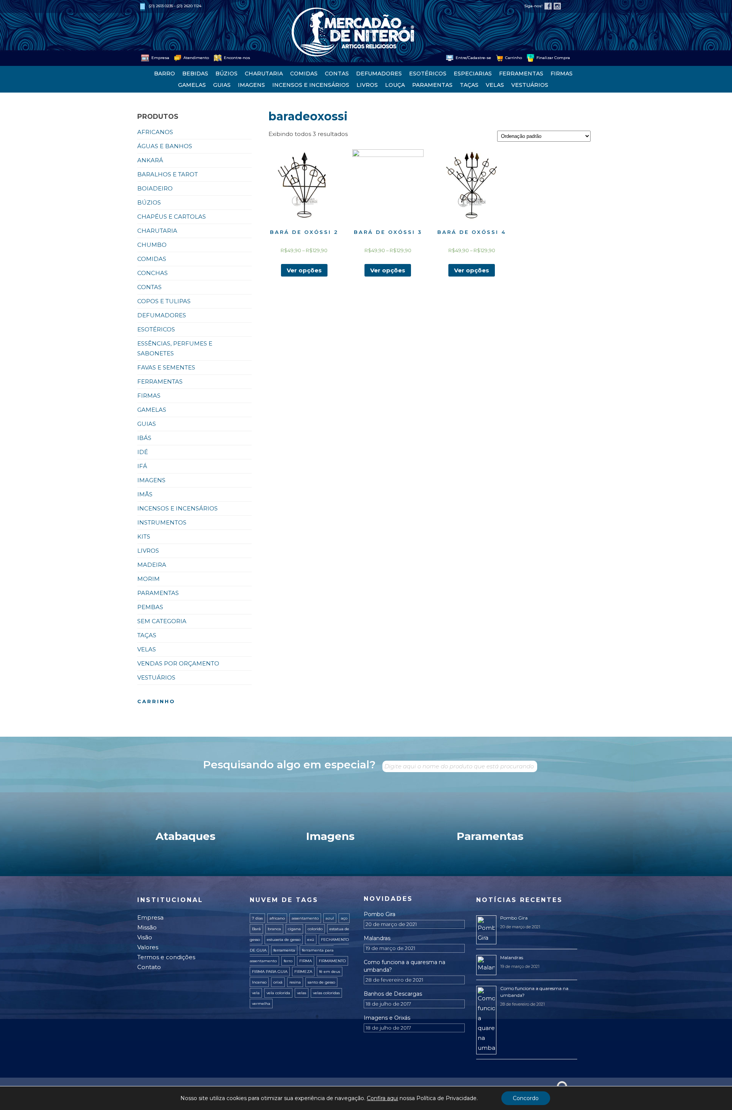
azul (330, 918)
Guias (222, 85)
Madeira (151, 564)
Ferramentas (521, 73)
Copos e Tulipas (164, 301)
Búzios (226, 73)
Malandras (377, 938)
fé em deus (329, 971)
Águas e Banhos (164, 146)
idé (142, 452)
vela (256, 992)
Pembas (150, 607)
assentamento (305, 918)
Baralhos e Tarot (167, 174)
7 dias (257, 918)
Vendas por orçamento (178, 663)
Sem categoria (161, 621)
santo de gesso (321, 982)
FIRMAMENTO (332, 960)
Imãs (144, 494)
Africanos (155, 132)
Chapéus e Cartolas (171, 216)
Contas (337, 73)
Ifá (142, 466)
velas (301, 992)
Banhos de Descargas (393, 993)
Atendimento (195, 57)
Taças (469, 85)
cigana (294, 928)
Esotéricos (427, 73)
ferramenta (284, 950)
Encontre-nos (236, 57)
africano (277, 918)
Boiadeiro (155, 188)
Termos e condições (166, 957)
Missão (147, 927)
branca (274, 928)
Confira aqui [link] (382, 1098)
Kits (143, 536)
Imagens (251, 85)
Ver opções (304, 270)
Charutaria (264, 73)
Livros (367, 85)
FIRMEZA (303, 971)
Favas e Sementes (166, 367)
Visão (144, 937)
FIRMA (305, 960)
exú (310, 939)
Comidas (304, 73)
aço (344, 918)
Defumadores (379, 73)
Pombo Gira (379, 914)
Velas (495, 85)
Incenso (259, 982)
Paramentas (432, 85)
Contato (149, 967)
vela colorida (278, 992)
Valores (147, 947)
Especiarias (473, 73)
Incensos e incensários (310, 85)
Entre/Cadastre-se (472, 57)
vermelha (261, 1003)
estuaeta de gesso (283, 939)
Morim (148, 578)
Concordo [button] (526, 1098)
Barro (164, 73)
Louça (395, 85)
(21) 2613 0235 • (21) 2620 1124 (175, 5)
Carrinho (513, 57)
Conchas (152, 273)
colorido (315, 928)
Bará (256, 928)
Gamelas (192, 85)
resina (295, 982)
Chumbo (152, 244)
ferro (288, 960)
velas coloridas (326, 992)
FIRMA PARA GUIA (269, 971)
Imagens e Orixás (387, 1017)
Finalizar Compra (552, 57)
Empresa (159, 57)
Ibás (144, 437)
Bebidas (195, 73)
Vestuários (529, 85)
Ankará (150, 160)
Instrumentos (161, 522)
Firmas (562, 73)
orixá (278, 982)
